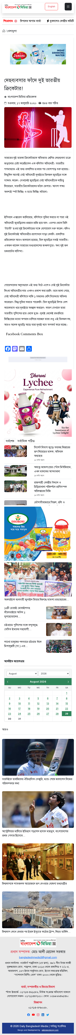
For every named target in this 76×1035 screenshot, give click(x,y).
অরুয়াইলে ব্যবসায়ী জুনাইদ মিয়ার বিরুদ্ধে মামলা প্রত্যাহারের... (36, 599)
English (51, 6)
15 (66, 703)
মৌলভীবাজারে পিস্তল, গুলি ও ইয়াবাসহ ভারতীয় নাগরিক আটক (50, 504)
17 (19, 708)
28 (57, 713)
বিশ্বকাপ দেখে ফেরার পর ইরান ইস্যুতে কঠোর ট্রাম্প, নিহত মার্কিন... (36, 932)
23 (9, 713)
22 (66, 708)
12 (38, 703)
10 (19, 703)
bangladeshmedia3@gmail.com (38, 957)
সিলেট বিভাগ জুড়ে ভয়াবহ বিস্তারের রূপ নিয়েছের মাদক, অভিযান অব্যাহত (52, 452)
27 (47, 713)
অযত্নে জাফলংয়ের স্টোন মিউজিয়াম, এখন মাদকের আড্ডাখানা (52, 469)
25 (29, 713)
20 (47, 708)
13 (47, 703)
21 (57, 708)
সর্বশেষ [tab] (10, 441)
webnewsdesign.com (50, 1030)
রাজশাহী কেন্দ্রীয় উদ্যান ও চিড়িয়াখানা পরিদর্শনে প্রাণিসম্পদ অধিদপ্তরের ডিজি (50, 487)
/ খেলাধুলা (11, 31)
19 (38, 708)
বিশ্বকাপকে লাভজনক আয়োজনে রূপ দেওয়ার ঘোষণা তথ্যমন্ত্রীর (34, 883)
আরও (5, 729)
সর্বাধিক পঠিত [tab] (26, 441)
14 (57, 703)
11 (29, 703)
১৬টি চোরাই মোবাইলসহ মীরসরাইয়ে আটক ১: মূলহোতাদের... (17, 612)
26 (38, 713)
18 (29, 708)
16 (9, 708)
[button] (68, 6)
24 (19, 713)
